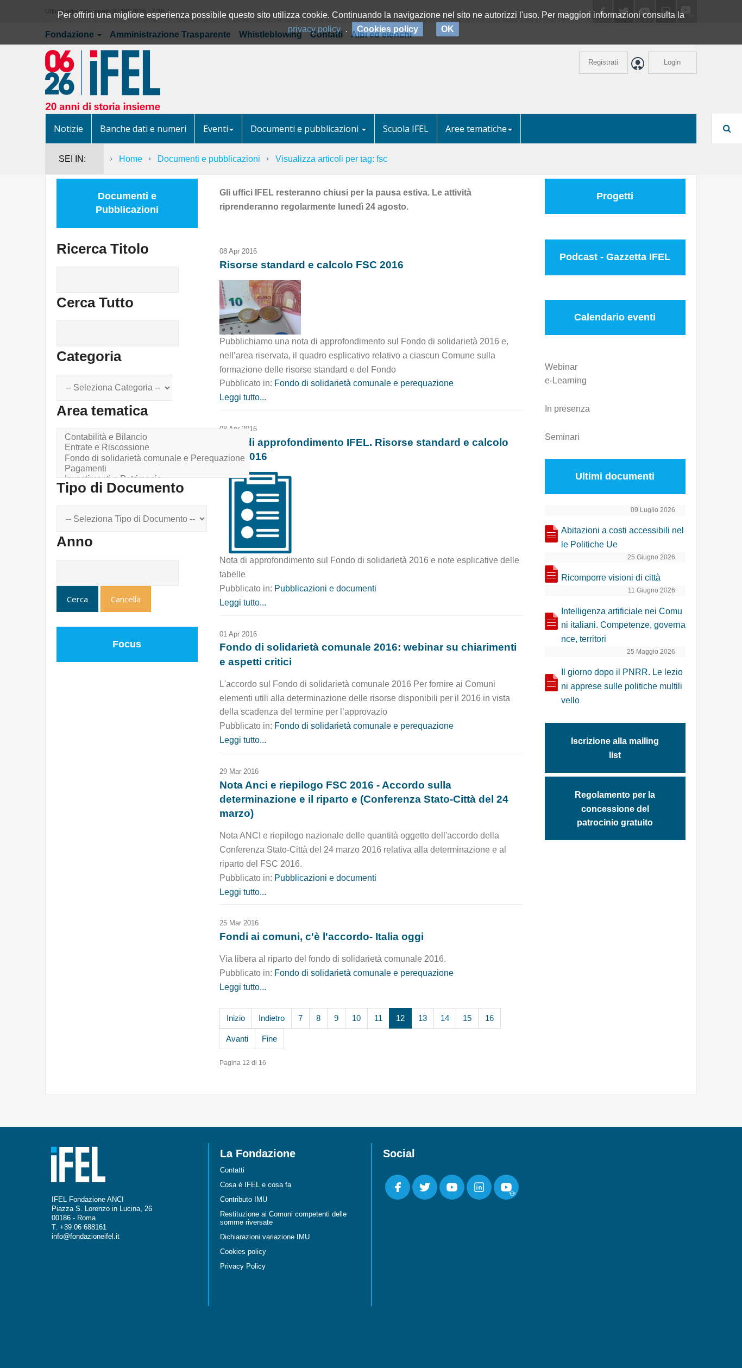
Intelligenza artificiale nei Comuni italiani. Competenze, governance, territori (623, 625)
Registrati (603, 62)
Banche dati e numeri (143, 129)
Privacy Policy (243, 1266)
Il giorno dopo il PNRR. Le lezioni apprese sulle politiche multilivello (622, 686)
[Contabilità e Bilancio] (155, 437)
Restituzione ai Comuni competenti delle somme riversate (283, 1218)
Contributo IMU (243, 1199)
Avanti (237, 1038)
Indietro (272, 1018)
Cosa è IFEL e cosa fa (255, 1185)
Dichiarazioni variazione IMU (265, 1237)
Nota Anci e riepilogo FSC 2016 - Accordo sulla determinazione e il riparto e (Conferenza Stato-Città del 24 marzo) (363, 799)
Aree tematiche (476, 129)
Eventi (215, 129)
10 (356, 1018)
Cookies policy (243, 1251)
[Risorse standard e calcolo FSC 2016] (260, 306)
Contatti (232, 1170)
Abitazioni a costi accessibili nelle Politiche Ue (622, 537)
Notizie (68, 129)
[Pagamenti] (155, 469)
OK (447, 29)
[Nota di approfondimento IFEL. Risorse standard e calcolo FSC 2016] (260, 511)
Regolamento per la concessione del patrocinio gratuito (615, 809)
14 (445, 1018)
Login (672, 62)
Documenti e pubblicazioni (305, 129)
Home (130, 158)
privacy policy (314, 29)
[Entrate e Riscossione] (155, 448)
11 (378, 1018)
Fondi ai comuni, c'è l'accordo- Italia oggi (321, 936)
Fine (269, 1038)
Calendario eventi (615, 317)
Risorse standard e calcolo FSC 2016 (311, 264)
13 (422, 1018)
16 (489, 1018)
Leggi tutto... (242, 397)
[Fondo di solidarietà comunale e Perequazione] (155, 458)
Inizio (236, 1018)
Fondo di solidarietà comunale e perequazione (364, 383)
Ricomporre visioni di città (611, 577)
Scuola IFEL (406, 129)
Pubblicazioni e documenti (325, 588)
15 (467, 1018)
